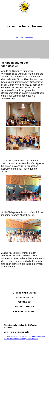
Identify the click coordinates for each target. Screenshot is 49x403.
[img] (24, 7)
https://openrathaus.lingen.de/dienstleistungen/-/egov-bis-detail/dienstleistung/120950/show (24, 337)
